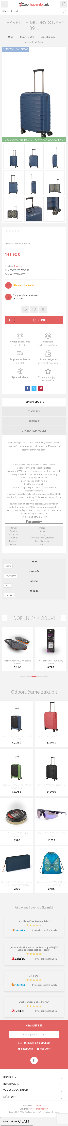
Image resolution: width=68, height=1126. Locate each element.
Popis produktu (34, 402)
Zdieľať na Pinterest (40, 388)
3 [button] (34, 676)
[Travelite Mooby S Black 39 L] (51, 765)
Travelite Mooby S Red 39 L (51, 736)
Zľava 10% (34, 411)
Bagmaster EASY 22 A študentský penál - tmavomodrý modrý (16, 883)
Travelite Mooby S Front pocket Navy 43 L (16, 737)
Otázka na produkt (34, 430)
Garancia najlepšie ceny (25, 309)
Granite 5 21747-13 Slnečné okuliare (51, 835)
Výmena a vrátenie (20, 339)
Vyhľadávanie (64, 11)
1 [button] (22, 676)
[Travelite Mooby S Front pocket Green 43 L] (16, 765)
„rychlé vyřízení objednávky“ (34, 1002)
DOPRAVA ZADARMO (15, 49)
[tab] (34, 401)
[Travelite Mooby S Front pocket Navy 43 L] (16, 717)
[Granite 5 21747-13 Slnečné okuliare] (51, 814)
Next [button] (63, 618)
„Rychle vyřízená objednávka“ (34, 921)
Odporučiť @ (43, 309)
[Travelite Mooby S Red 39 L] (51, 717)
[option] (17, 650)
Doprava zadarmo (20, 357)
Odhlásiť (45, 1049)
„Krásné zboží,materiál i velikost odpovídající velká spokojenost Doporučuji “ (34, 948)
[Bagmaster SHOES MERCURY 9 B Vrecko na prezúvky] (51, 862)
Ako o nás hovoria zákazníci (34, 907)
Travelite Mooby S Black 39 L (51, 785)
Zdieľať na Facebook (27, 388)
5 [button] (45, 676)
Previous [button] (4, 618)
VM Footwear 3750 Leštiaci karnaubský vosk (16, 835)
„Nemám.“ (34, 976)
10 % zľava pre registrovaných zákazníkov (34, 139)
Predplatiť (27, 1049)
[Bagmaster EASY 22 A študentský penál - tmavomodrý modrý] (16, 862)
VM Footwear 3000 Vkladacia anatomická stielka (50, 662)
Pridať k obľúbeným (34, 309)
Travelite (18, 266)
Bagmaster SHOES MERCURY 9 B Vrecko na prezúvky (51, 883)
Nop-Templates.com (39, 1109)
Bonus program (48, 357)
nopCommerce (39, 1105)
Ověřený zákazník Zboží (46, 959)
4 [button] (39, 676)
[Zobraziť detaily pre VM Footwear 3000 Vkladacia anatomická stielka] (50, 642)
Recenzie (34, 421)
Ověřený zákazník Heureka (44, 930)
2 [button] (28, 676)
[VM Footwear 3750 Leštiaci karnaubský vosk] (16, 814)
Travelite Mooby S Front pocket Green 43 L (16, 786)
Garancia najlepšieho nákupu (48, 339)
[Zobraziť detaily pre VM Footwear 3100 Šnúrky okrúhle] (17, 642)
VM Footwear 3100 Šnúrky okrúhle (17, 662)
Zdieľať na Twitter (34, 388)
